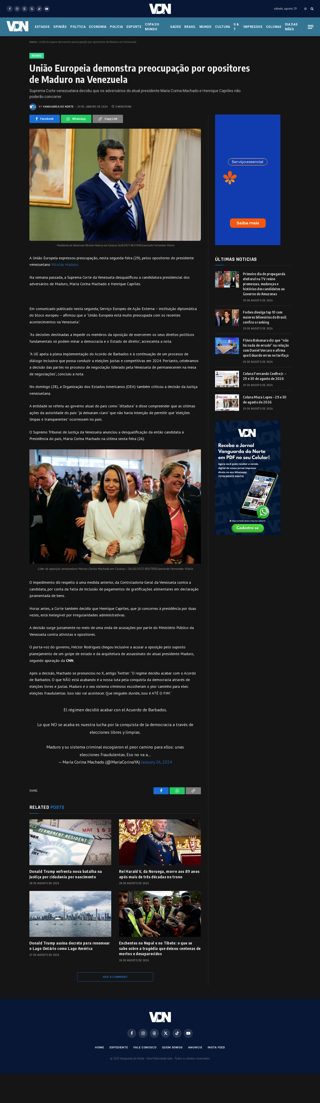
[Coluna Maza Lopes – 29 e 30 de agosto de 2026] (227, 402)
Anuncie (195, 1047)
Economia (97, 27)
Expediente (118, 1047)
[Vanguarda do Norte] (160, 9)
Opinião (60, 27)
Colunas (273, 27)
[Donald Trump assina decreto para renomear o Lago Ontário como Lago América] (70, 914)
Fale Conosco (145, 1047)
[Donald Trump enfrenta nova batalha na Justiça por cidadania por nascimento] (70, 842)
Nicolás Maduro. (65, 264)
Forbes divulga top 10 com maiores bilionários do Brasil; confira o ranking (265, 317)
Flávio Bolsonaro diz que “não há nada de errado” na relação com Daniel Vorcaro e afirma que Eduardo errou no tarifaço (266, 348)
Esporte (133, 27)
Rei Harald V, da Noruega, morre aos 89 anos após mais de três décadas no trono (159, 874)
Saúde (175, 27)
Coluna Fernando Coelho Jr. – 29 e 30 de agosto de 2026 (264, 376)
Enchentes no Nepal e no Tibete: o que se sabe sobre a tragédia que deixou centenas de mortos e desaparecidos (160, 948)
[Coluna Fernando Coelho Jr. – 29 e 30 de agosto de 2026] (227, 379)
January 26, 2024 (156, 762)
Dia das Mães (291, 27)
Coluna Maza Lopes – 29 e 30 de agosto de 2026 (264, 399)
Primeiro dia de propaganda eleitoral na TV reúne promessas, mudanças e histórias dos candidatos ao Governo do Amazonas (264, 284)
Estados (42, 27)
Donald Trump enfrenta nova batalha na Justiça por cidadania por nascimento (65, 874)
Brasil (190, 27)
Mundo (205, 27)
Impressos (252, 27)
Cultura (222, 27)
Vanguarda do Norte (58, 106)
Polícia (116, 27)
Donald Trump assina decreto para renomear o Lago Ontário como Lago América (69, 945)
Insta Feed (216, 1047)
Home (33, 42)
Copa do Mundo (152, 27)
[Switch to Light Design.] (305, 8)
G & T (236, 27)
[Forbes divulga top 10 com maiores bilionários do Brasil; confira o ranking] (227, 317)
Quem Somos (172, 1047)
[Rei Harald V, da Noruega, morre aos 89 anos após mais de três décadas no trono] (160, 842)
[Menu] (310, 27)
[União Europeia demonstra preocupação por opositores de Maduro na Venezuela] (115, 185)
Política (78, 27)
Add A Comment (115, 976)
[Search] (311, 9)
